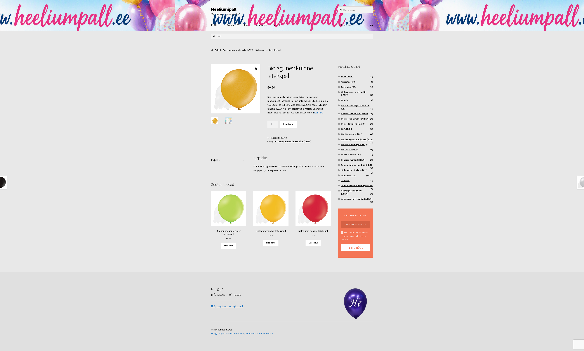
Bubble (344, 100)
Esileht (218, 50)
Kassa (247, 24)
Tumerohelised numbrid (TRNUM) (357, 185)
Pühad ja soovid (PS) (351, 154)
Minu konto (261, 24)
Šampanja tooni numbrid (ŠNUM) (356, 165)
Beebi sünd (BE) (348, 87)
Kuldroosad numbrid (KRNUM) (355, 118)
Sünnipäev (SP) (348, 175)
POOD (214, 24)
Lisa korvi (288, 123)
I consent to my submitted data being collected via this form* (354, 236)
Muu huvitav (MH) (349, 149)
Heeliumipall (223, 9)
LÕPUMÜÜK (346, 129)
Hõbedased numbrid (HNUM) (354, 113)
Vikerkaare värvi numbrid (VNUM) (356, 199)
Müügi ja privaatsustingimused (227, 306)
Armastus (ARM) (348, 81)
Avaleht (231, 24)
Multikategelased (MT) (352, 134)
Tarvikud (345, 180)
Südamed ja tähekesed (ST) (354, 170)
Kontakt (277, 24)
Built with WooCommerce (259, 333)
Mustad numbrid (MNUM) (353, 144)
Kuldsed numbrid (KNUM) (353, 123)
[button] (255, 68)
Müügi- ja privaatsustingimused (227, 333)
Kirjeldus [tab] (215, 160)
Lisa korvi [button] (228, 245)
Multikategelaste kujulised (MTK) (357, 139)
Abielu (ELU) (347, 76)
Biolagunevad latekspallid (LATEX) (238, 50)
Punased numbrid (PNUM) (353, 159)
